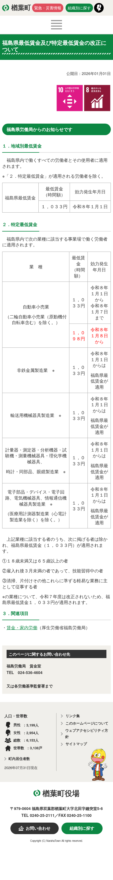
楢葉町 (21, 7)
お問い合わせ (38, 828)
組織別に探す (79, 7)
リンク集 (73, 716)
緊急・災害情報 (47, 7)
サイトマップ (76, 744)
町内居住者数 (19, 759)
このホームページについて (87, 723)
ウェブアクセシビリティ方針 (86, 733)
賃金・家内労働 (22, 627)
